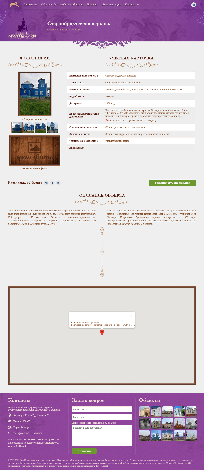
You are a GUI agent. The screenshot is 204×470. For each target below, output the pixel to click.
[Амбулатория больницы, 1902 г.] (156, 411)
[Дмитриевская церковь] (191, 435)
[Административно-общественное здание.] (144, 411)
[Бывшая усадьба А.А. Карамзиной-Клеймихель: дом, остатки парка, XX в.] (144, 435)
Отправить (84, 450)
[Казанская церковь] (156, 435)
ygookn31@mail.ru (18, 446)
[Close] (131, 315)
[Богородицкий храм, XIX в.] (191, 423)
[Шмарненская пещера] (144, 423)
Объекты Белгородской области (62, 4)
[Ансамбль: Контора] (167, 411)
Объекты (76, 29)
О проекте (30, 4)
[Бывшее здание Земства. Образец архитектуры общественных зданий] (179, 411)
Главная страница (57, 29)
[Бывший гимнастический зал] (191, 411)
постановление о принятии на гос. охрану (132, 120)
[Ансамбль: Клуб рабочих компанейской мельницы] (156, 423)
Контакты (132, 4)
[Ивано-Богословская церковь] (179, 435)
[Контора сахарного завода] (167, 435)
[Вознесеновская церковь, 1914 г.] (179, 423)
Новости (92, 4)
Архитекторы (111, 4)
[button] (102, 333)
